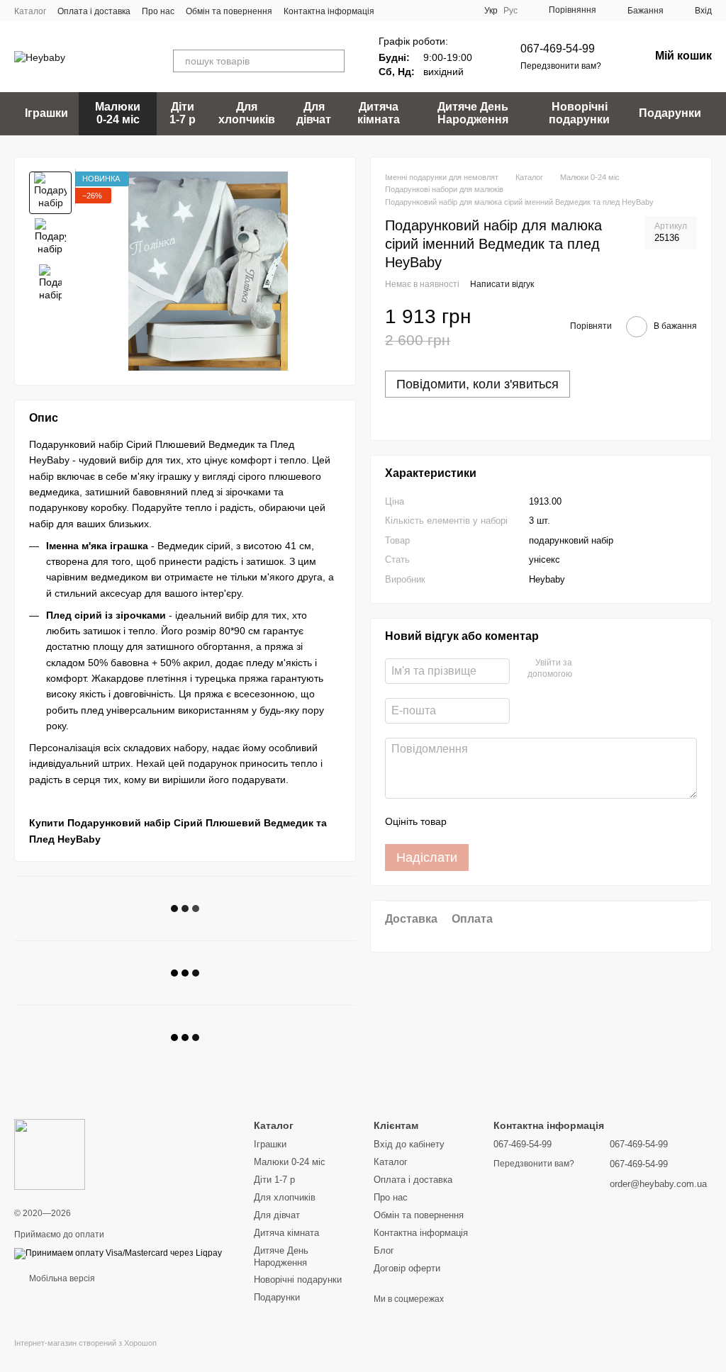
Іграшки (46, 113)
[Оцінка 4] (538, 821)
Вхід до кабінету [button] (409, 1144)
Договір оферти (407, 1268)
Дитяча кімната (378, 113)
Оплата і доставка (93, 11)
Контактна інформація (329, 11)
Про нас (158, 11)
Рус (510, 10)
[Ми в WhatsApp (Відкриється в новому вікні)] (461, 10)
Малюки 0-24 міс (117, 113)
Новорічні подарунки (579, 113)
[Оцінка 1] (470, 821)
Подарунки (670, 113)
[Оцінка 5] (560, 821)
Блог (384, 1250)
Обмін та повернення (229, 11)
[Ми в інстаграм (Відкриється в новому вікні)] (444, 10)
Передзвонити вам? (560, 66)
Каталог (30, 11)
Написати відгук (502, 284)
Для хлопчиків (246, 113)
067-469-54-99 (557, 49)
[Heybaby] (49, 1154)
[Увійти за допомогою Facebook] (587, 668)
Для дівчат (313, 113)
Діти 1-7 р (182, 113)
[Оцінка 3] (515, 821)
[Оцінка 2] (492, 821)
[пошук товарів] (333, 61)
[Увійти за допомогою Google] (610, 668)
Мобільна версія (61, 1278)
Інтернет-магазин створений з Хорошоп (85, 1343)
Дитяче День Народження (472, 113)
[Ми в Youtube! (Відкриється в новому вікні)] (427, 10)
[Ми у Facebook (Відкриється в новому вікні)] (410, 10)
